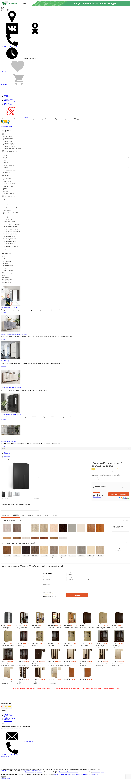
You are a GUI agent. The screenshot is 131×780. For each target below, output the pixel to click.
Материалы (7, 100)
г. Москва (26, 22)
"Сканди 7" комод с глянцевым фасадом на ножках (14, 334)
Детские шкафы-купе (9, 214)
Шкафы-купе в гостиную (9, 236)
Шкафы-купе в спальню (9, 238)
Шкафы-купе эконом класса (10, 229)
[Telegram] (124, 498)
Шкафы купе (6, 154)
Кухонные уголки (7, 172)
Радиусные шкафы (8, 219)
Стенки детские (7, 210)
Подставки (6, 190)
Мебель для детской (8, 165)
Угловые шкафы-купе (9, 243)
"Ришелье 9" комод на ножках (8, 441)
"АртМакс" (5, 256)
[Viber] (126, 498)
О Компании (7, 96)
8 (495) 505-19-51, (5, 46)
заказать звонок (5, 59)
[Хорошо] (50, 594)
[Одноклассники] (122, 498)
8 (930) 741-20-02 (14, 46)
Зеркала (5, 188)
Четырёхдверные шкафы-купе (11, 224)
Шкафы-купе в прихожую (10, 234)
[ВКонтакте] (119, 498)
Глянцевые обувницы (9, 146)
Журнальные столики (9, 185)
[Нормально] (48, 594)
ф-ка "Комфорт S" (7, 282)
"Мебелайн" (5, 263)
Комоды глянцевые (8, 136)
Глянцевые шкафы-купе (9, 228)
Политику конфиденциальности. (33, 772)
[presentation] (1, 477)
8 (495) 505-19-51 (5, 754)
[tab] (10, 515)
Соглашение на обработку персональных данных (85, 774)
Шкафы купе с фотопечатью (10, 246)
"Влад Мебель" (6, 261)
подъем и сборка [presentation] (43, 515)
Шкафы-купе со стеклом (9, 241)
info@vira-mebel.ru (28, 741)
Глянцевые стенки (8, 140)
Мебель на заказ (8, 104)
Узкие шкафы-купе (8, 244)
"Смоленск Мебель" (8, 270)
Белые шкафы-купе (8, 239)
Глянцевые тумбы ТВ (8, 145)
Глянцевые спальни (8, 141)
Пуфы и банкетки (8, 204)
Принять (3, 777)
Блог (5, 97)
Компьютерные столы (9, 183)
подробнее (3, 312)
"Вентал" (4, 260)
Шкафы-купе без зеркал (9, 233)
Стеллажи (5, 167)
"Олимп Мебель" (7, 267)
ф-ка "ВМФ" (5, 281)
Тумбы (5, 159)
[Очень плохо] (44, 594)
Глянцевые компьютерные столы (12, 148)
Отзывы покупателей (9, 101)
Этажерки (5, 191)
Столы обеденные (8, 186)
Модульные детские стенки (10, 212)
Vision (3, 275)
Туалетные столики (8, 193)
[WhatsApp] (128, 498)
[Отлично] (52, 594)
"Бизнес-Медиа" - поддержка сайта (32, 770)
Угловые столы (7, 178)
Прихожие (6, 162)
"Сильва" (4, 268)
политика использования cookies (62, 774)
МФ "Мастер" (6, 277)
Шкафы (5, 155)
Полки (5, 169)
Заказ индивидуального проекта (9, 307)
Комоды (5, 157)
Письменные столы (8, 180)
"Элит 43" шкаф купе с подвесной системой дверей (14, 360)
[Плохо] (46, 594)
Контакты (6, 103)
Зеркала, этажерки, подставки (11, 199)
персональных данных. (98, 772)
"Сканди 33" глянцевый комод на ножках (11, 387)
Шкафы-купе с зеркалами (10, 226)
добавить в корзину (118, 494)
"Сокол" (4, 272)
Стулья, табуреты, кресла (10, 170)
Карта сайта (4, 770)
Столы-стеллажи (7, 181)
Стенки (5, 160)
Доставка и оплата (8, 99)
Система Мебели (7, 279)
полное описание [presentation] (28, 515)
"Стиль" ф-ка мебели (8, 274)
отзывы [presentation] (54, 515)
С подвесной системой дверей (11, 231)
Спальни (5, 164)
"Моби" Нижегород (8, 265)
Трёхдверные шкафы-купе (10, 223)
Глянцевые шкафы (8, 138)
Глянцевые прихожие (9, 143)
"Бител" (4, 258)
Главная (6, 95)
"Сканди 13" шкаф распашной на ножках (11, 414)
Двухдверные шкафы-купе (10, 221)
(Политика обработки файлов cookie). (68, 772)
